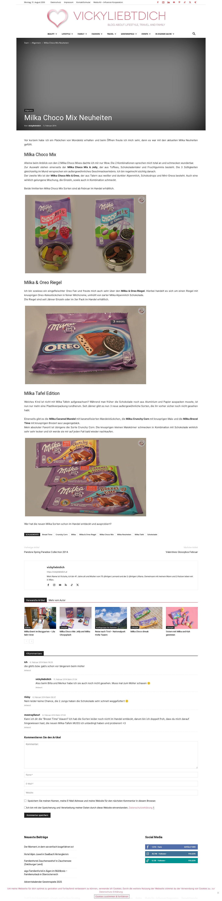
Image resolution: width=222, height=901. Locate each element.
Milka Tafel (139, 534)
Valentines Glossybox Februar (182, 552)
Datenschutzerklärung (140, 807)
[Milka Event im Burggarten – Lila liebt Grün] (40, 618)
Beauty (51, 34)
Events (145, 34)
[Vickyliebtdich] (111, 17)
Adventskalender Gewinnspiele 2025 (43, 882)
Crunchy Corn (62, 534)
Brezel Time (47, 534)
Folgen (192, 853)
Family (81, 34)
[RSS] (67, 585)
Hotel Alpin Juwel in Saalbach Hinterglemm (46, 854)
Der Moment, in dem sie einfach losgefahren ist (49, 846)
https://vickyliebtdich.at (57, 572)
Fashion (96, 34)
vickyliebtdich (34, 125)
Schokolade (152, 534)
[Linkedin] (168, 2)
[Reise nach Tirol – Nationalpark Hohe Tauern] (111, 618)
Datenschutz (56, 2)
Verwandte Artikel (35, 600)
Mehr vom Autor (57, 600)
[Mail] (173, 2)
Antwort (27, 670)
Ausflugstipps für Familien (106, 627)
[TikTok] (184, 2)
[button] (194, 34)
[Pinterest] (179, 2)
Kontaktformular (83, 2)
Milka (73, 534)
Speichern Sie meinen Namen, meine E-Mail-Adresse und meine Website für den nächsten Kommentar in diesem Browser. (92, 800)
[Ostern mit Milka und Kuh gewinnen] (182, 618)
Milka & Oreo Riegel (87, 534)
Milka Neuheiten (124, 534)
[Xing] (195, 2)
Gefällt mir (190, 847)
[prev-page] (26, 641)
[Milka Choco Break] (146, 618)
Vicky (27, 697)
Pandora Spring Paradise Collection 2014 (46, 552)
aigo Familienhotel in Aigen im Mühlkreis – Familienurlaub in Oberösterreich (45, 873)
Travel (110, 34)
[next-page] (31, 641)
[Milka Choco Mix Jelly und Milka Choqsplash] (75, 618)
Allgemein (36, 42)
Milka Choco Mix (107, 534)
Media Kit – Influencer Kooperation (108, 2)
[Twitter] (190, 2)
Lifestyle (66, 34)
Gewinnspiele (127, 34)
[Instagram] (163, 2)
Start (26, 42)
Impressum (68, 2)
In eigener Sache (163, 34)
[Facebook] (157, 2)
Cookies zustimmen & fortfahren (111, 896)
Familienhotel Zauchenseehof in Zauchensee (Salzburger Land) (47, 863)
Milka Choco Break (140, 631)
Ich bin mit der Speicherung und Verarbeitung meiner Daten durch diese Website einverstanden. (90, 807)
